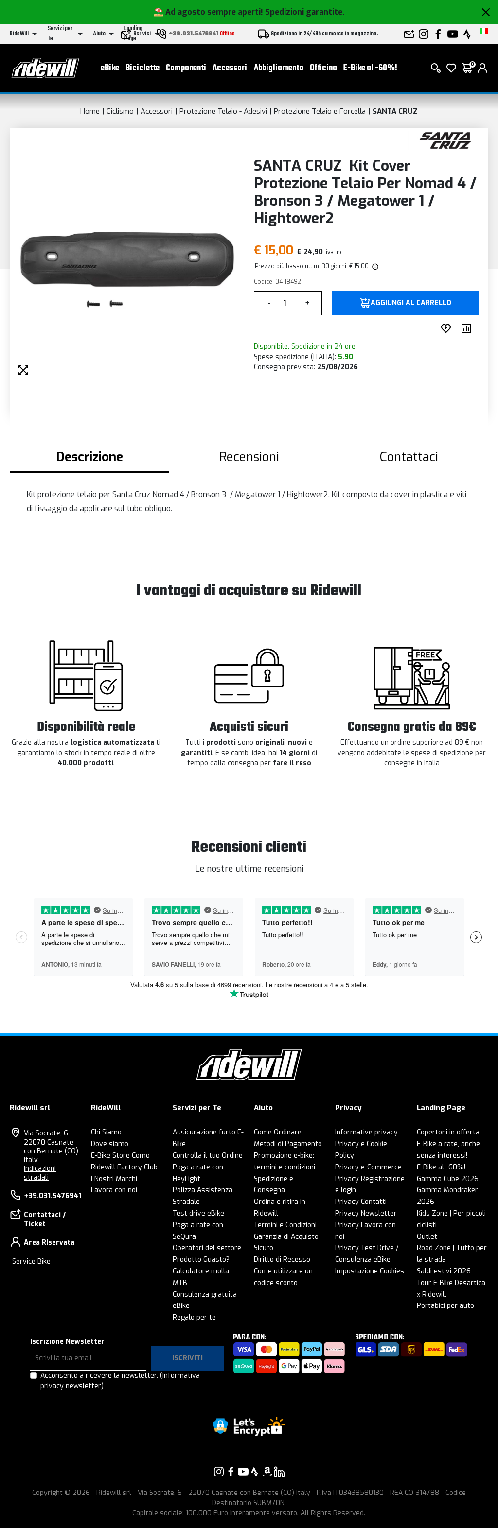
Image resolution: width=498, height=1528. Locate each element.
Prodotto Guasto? (201, 1259)
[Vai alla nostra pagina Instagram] (219, 1471)
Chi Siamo (106, 1132)
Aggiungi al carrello (411, 303)
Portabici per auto (445, 1305)
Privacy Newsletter (366, 1213)
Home (90, 111)
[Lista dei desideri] (451, 68)
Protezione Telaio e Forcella (320, 111)
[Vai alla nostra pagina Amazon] (267, 1471)
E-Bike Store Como (120, 1155)
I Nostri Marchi (114, 1179)
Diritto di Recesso (282, 1259)
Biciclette (142, 68)
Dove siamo (109, 1144)
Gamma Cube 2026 (448, 1179)
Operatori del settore (207, 1248)
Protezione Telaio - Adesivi (223, 111)
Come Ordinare (278, 1132)
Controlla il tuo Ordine (208, 1155)
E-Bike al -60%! (370, 68)
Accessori (230, 68)
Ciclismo (120, 111)
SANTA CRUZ (395, 111)
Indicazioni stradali (40, 1173)
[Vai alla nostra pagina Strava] (255, 1471)
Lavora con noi (114, 1190)
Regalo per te (194, 1317)
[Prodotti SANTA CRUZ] (445, 139)
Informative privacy (366, 1132)
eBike (110, 68)
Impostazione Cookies (369, 1271)
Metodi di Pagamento (288, 1144)
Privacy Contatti (361, 1201)
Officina (323, 68)
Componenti (186, 68)
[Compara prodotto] (468, 328)
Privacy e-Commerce (368, 1167)
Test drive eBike (198, 1213)
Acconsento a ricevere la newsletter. (120, 1381)
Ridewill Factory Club (124, 1167)
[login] (482, 68)
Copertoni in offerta (448, 1132)
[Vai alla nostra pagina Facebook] (231, 1471)
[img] (374, 266)
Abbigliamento (278, 68)
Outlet (427, 1236)
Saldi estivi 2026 (444, 1271)
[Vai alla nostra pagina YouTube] (243, 1471)
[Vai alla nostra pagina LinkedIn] (279, 1471)
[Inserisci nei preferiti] (448, 328)
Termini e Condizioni (285, 1225)
